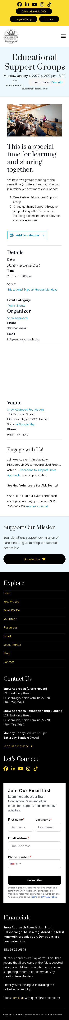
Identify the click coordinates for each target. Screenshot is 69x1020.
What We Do (11, 610)
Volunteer (9, 619)
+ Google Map (25, 424)
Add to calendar (27, 235)
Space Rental (12, 644)
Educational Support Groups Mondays (32, 289)
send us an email (37, 506)
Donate (49, 19)
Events (7, 636)
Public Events (16, 305)
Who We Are (11, 601)
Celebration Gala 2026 (33, 11)
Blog (6, 653)
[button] (63, 36)
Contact (8, 662)
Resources (10, 627)
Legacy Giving (24, 19)
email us (18, 998)
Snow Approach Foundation (25, 409)
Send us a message (16, 746)
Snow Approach (17, 318)
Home (7, 593)
